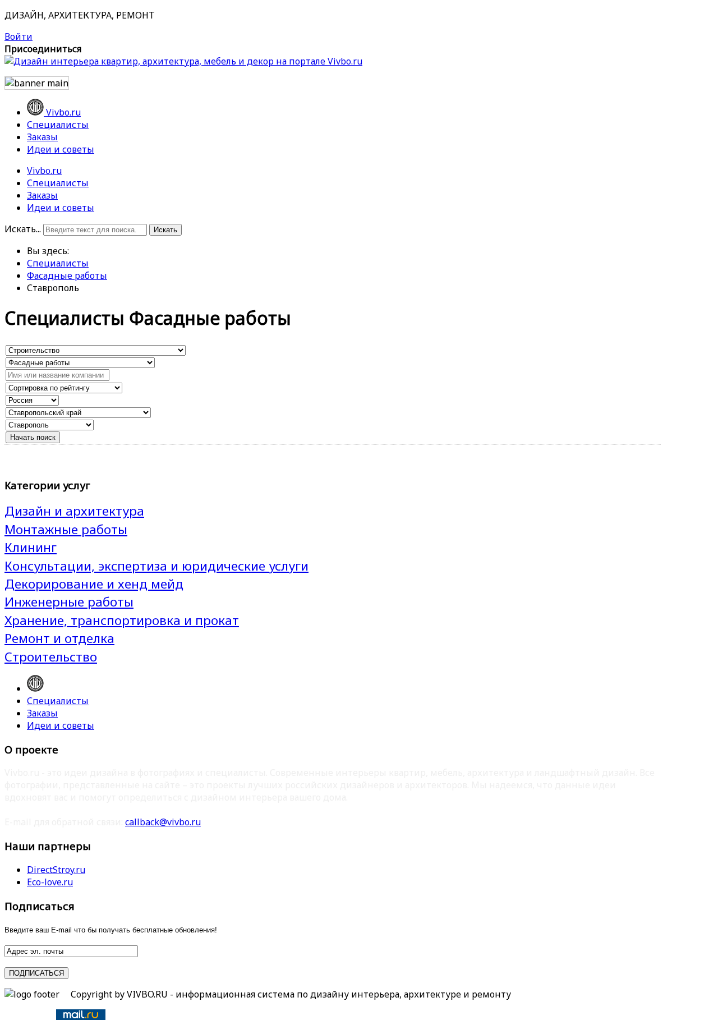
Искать (165, 230)
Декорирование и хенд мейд (93, 583)
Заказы (42, 195)
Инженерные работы (69, 601)
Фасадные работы (67, 275)
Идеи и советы (60, 207)
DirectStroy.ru (56, 869)
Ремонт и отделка (59, 638)
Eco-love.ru (50, 882)
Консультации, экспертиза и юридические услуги (156, 566)
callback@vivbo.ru (163, 822)
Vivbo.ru (44, 170)
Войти (18, 36)
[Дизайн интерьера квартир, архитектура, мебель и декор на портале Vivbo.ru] (183, 61)
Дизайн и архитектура (74, 511)
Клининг (30, 547)
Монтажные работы (65, 529)
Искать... (22, 229)
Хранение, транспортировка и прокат (121, 620)
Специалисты (58, 183)
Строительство (50, 656)
